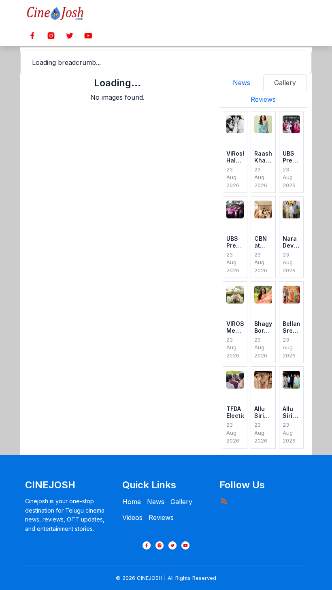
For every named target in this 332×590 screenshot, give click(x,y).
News (155, 502)
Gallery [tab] (285, 83)
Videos (132, 517)
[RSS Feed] (223, 501)
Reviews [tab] (263, 99)
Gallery (181, 502)
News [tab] (241, 83)
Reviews (161, 517)
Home (131, 502)
